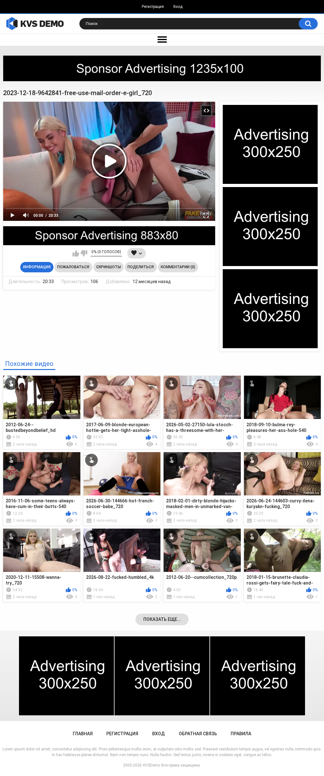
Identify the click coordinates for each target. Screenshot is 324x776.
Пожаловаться (73, 267)
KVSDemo (151, 765)
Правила (241, 733)
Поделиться (141, 267)
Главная (83, 733)
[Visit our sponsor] (162, 68)
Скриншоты (108, 267)
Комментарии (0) (178, 267)
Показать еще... (162, 619)
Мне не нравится (84, 253)
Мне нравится (75, 253)
